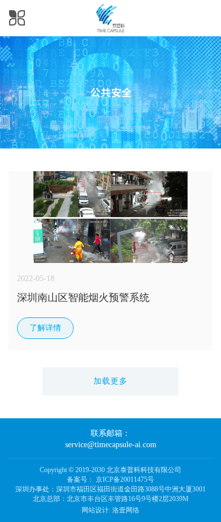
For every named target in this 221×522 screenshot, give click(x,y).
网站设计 (95, 510)
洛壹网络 (125, 510)
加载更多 (111, 381)
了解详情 (45, 328)
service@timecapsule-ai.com (110, 444)
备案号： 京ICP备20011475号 (110, 479)
